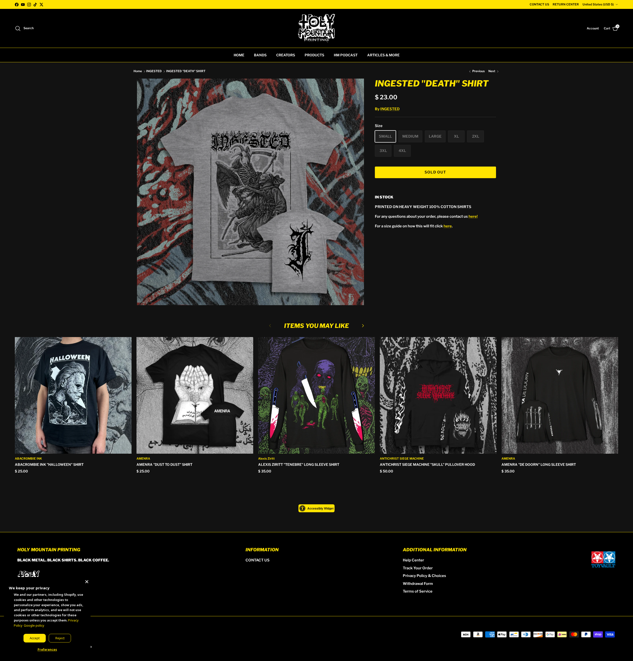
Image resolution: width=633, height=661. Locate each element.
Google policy (34, 625)
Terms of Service (417, 591)
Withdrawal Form (418, 583)
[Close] (86, 580)
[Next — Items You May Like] (363, 325)
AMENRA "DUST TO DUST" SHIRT (164, 464)
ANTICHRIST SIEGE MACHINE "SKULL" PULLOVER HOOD (427, 464)
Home (138, 71)
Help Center (413, 560)
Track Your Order (418, 568)
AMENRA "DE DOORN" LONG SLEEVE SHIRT (538, 464)
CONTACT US (539, 4)
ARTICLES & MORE (383, 55)
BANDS (260, 55)
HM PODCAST (346, 55)
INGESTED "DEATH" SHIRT (185, 71)
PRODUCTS (314, 55)
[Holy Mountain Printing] (316, 28)
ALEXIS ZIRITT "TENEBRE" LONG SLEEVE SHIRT (298, 464)
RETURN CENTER (566, 4)
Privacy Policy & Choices (424, 576)
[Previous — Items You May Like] (270, 325)
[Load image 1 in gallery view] (250, 192)
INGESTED (154, 71)
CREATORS (285, 55)
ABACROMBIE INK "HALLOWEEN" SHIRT (49, 464)
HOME (239, 55)
